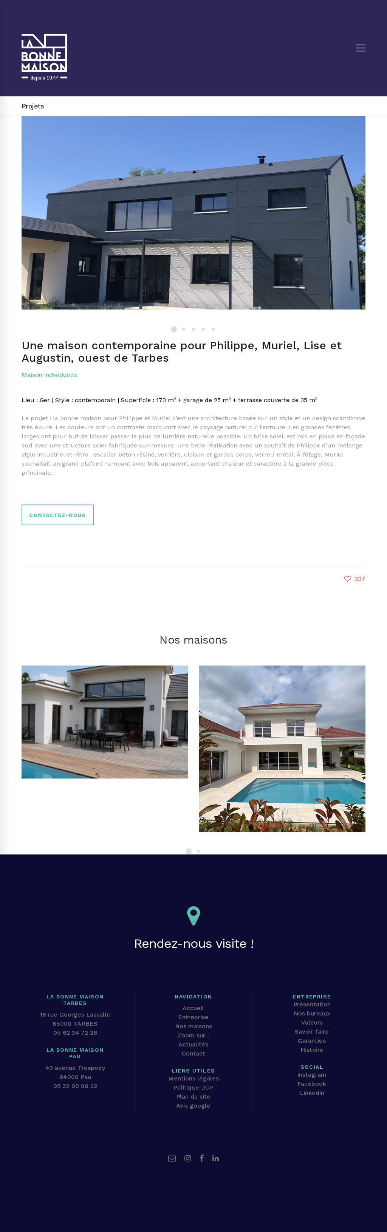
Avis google (193, 1105)
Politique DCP (193, 1087)
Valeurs (312, 1022)
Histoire (312, 1049)
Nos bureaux (312, 1013)
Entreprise (193, 1017)
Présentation (312, 1004)
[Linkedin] (215, 1158)
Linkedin (312, 1092)
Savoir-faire (312, 1031)
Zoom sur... (193, 1035)
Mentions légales (193, 1078)
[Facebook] (202, 1158)
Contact (193, 1053)
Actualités (193, 1044)
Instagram (312, 1074)
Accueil (193, 1008)
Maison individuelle (50, 374)
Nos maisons (193, 1026)
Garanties (312, 1040)
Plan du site (193, 1096)
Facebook (311, 1083)
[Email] (172, 1158)
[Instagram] (187, 1158)
